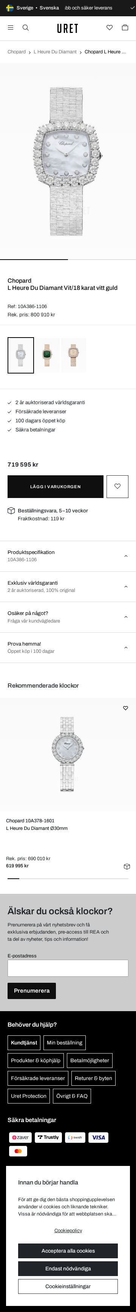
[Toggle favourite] (117, 486)
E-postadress (22, 956)
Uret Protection (28, 1096)
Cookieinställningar (68, 1286)
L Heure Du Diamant (55, 51)
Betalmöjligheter (89, 1060)
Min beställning (64, 1043)
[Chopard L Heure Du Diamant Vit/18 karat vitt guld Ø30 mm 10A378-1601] (68, 754)
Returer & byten (93, 1078)
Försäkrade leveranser (40, 411)
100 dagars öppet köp (39, 420)
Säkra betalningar (35, 430)
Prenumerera (31, 991)
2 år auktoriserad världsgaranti (49, 402)
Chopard (17, 51)
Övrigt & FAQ (72, 1096)
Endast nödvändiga (68, 1269)
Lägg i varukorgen (55, 486)
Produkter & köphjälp (35, 1060)
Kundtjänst (24, 1043)
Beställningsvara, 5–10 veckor (53, 511)
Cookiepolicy (68, 1230)
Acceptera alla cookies (68, 1251)
